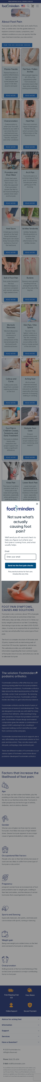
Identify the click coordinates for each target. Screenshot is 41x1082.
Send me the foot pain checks (20, 565)
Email (7, 551)
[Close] (37, 504)
